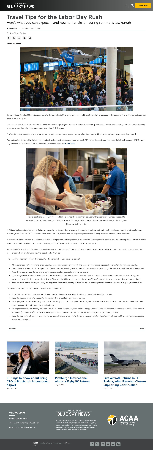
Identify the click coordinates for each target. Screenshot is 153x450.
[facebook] (92, 444)
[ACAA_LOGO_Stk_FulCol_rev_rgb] (123, 413)
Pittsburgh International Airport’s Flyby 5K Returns (72, 379)
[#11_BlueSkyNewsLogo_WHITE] (20, 3)
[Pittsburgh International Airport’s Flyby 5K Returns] (76, 342)
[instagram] (103, 444)
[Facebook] (8, 37)
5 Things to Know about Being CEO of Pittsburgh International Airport (28, 381)
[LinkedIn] (24, 37)
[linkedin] (118, 444)
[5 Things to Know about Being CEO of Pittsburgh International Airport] (28, 342)
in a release (69, 143)
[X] (14, 37)
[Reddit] (19, 37)
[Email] (29, 37)
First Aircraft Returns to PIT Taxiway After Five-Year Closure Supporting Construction (125, 381)
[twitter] (97, 444)
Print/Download (14, 43)
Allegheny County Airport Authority (52, 443)
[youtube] (108, 444)
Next (142, 328)
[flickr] (113, 444)
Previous (12, 328)
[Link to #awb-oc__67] (132, 5)
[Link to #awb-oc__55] (127, 5)
